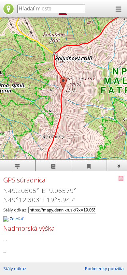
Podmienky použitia (104, 268)
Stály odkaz (14, 268)
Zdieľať (15, 219)
